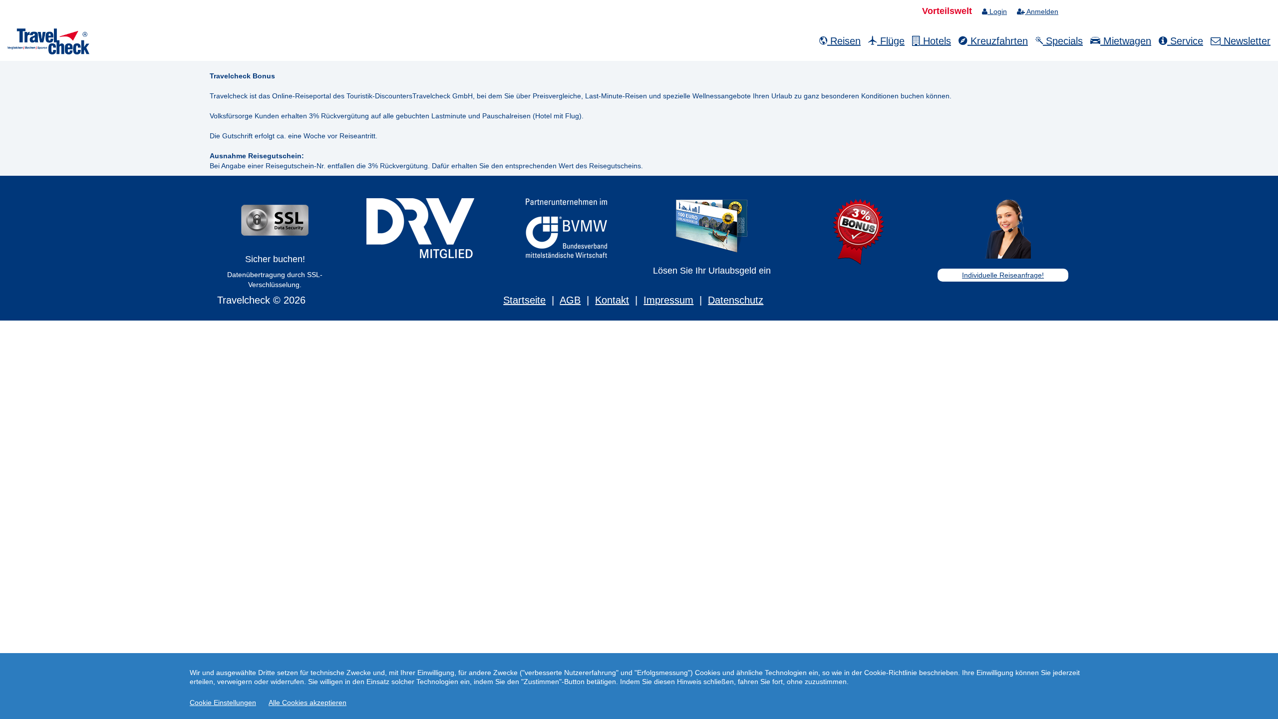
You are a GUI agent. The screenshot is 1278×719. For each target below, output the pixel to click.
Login (997, 11)
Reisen (844, 40)
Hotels (935, 40)
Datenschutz (735, 300)
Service (1185, 40)
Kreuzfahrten (997, 40)
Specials (1063, 40)
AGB (570, 300)
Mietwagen (1125, 40)
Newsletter (1246, 40)
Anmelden (1041, 11)
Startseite (524, 300)
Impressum (668, 300)
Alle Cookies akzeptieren (307, 703)
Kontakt (612, 300)
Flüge (891, 40)
